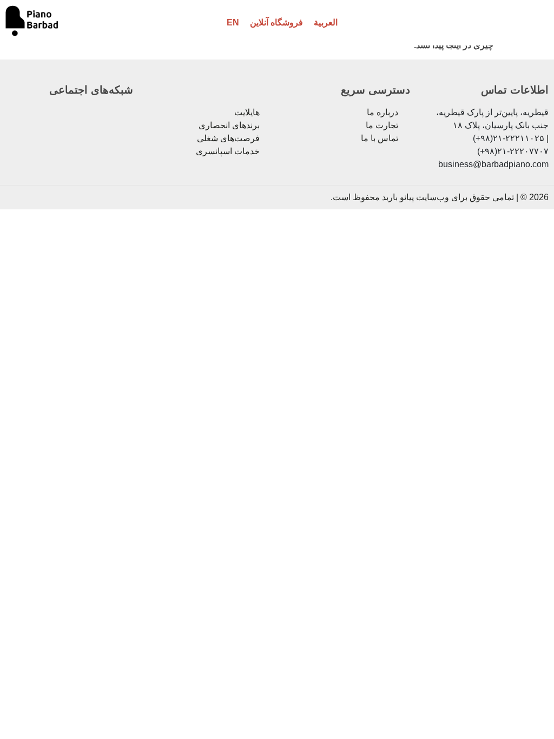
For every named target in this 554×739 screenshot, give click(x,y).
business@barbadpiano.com (493, 164)
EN (233, 22)
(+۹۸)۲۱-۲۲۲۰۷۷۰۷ (513, 151)
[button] (526, 23)
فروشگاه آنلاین (276, 22)
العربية (326, 22)
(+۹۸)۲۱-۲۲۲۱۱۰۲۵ (508, 138)
